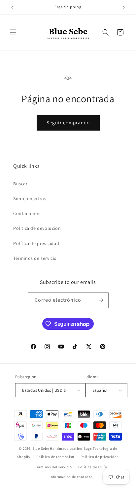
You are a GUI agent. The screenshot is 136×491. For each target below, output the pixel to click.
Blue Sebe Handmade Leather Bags (62, 448)
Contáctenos (27, 213)
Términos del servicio (53, 467)
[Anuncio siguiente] (124, 7)
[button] (13, 32)
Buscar (20, 184)
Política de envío (92, 467)
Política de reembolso (55, 456)
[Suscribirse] (101, 300)
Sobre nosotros (29, 198)
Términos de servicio (35, 258)
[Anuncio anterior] (12, 7)
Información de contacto (71, 477)
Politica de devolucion (37, 228)
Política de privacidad (36, 243)
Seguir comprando (68, 122)
